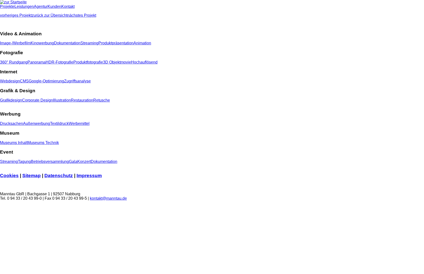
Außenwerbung (36, 123)
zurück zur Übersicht (49, 15)
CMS (24, 81)
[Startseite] (13, 2)
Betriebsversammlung (50, 161)
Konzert (84, 161)
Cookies (9, 175)
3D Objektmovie (117, 62)
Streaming (89, 43)
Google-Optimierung (46, 81)
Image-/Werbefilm (15, 43)
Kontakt (68, 6)
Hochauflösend (144, 62)
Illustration (62, 100)
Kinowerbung (42, 43)
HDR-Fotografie (59, 62)
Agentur (41, 6)
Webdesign (10, 81)
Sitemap (31, 175)
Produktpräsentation (115, 43)
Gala (73, 161)
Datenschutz (58, 175)
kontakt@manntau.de (108, 198)
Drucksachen (11, 123)
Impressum (89, 175)
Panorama (36, 62)
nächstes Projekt (81, 15)
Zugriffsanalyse (77, 81)
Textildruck (59, 123)
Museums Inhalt (13, 143)
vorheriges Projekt (16, 15)
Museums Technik (43, 143)
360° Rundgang (13, 62)
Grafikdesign (11, 100)
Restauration (82, 100)
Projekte (7, 6)
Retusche (101, 100)
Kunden (54, 6)
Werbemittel (79, 123)
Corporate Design (37, 100)
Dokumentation (67, 43)
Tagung (24, 161)
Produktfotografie (88, 62)
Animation (142, 43)
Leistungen (24, 6)
